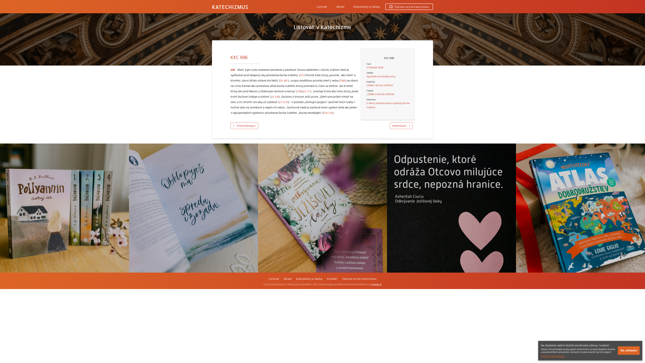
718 (299, 91)
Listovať (321, 6)
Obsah (340, 6)
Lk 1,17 (306, 91)
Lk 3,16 (275, 96)
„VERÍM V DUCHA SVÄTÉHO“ (381, 94)
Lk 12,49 (284, 102)
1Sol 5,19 (328, 112)
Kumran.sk (376, 284)
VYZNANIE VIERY (375, 67)
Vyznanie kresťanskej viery (381, 76)
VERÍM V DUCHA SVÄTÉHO (380, 85)
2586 (342, 80)
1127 (302, 75)
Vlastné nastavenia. (553, 356)
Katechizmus (230, 6)
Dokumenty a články (366, 6)
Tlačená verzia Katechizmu (411, 6)
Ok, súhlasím (628, 350)
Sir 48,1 (284, 80)
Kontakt (332, 278)
